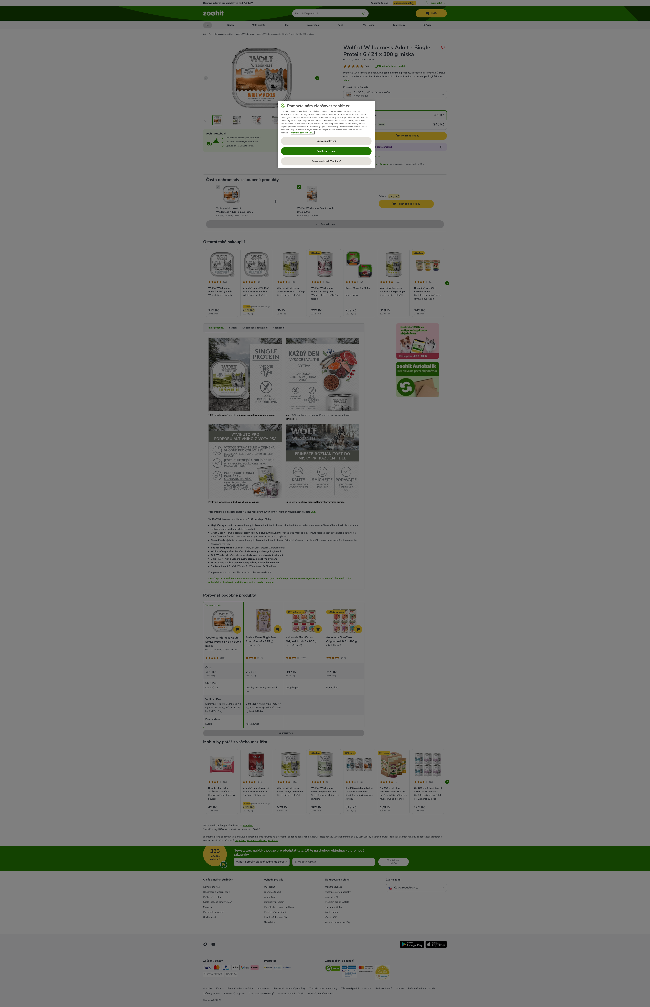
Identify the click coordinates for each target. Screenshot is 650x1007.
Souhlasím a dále (326, 151)
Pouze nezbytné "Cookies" (326, 161)
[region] (326, 134)
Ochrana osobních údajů (302, 132)
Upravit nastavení (326, 141)
